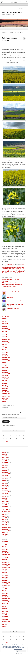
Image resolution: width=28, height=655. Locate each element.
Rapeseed (7, 271)
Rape (3, 271)
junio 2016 (4, 346)
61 (24, 38)
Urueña (12, 272)
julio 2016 (4, 344)
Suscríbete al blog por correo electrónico (14, 411)
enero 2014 (4, 390)
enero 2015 (4, 370)
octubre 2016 (5, 341)
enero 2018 (4, 326)
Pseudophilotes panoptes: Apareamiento (12, 284)
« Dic (7, 441)
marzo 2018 (5, 323)
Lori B (8, 300)
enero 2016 (4, 354)
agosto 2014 (5, 378)
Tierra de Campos (6, 272)
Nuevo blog (5, 281)
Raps (11, 271)
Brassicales (14, 266)
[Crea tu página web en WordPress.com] (14, 1)
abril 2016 (4, 349)
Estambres (13, 267)
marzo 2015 (5, 367)
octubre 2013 (5, 395)
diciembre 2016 (5, 338)
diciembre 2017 (5, 328)
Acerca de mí (10, 28)
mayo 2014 (4, 383)
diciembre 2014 (5, 372)
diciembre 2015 (5, 356)
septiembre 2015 (6, 360)
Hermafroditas (14, 268)
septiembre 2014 (6, 377)
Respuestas (22, 272)
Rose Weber (9, 308)
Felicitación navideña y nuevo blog (10, 279)
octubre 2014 (5, 375)
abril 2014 (4, 385)
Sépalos (14, 271)
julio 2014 (4, 380)
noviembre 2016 (6, 339)
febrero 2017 (5, 334)
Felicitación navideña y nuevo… (18, 300)
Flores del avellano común (18, 291)
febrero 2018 (5, 325)
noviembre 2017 (6, 330)
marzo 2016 (5, 351)
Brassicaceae (8, 266)
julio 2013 (4, 400)
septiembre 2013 (6, 396)
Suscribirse (6, 421)
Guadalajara (8, 268)
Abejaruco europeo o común (9, 286)
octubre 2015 (5, 359)
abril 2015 (4, 365)
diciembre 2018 (5, 316)
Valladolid (16, 272)
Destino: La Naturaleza (12, 12)
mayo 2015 (4, 364)
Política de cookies (18, 649)
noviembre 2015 (6, 357)
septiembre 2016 (6, 343)
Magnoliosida (10, 270)
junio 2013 (4, 401)
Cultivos (9, 267)
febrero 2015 (5, 369)
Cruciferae (4, 267)
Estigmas (19, 267)
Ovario (14, 270)
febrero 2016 (5, 352)
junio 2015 (4, 362)
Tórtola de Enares (20, 271)
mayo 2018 (4, 320)
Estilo (22, 267)
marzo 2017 (5, 333)
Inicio (3, 28)
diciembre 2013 (5, 391)
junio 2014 (4, 382)
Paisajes (19, 270)
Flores (3, 268)
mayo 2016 (4, 347)
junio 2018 (4, 318)
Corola (22, 266)
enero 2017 (4, 336)
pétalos (22, 270)
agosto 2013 (5, 398)
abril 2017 (4, 331)
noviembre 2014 (6, 373)
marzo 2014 (5, 387)
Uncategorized (11, 264)
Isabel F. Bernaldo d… (11, 296)
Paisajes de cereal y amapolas (9, 283)
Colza (19, 266)
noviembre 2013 (6, 393)
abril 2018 (4, 321)
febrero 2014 (5, 388)
